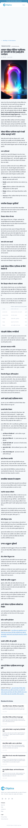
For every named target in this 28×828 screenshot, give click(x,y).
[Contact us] (12, 798)
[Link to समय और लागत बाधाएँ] (13, 241)
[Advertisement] (14, 24)
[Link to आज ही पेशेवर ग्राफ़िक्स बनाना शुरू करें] (26, 666)
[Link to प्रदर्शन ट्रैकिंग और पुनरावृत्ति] (17, 641)
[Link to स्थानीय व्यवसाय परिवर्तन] (15, 491)
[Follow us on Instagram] (2, 798)
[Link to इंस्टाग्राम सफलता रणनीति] (16, 346)
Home (23, 5)
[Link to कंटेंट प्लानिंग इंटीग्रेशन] (14, 619)
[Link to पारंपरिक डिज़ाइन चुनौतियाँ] (19, 203)
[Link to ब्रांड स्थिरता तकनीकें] (13, 458)
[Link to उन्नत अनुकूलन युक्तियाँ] (17, 543)
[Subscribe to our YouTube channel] (5, 798)
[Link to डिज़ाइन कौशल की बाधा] (14, 216)
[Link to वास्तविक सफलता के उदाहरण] (21, 478)
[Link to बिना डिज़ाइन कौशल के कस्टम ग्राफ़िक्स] (23, 283)
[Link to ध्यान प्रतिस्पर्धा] (10, 151)
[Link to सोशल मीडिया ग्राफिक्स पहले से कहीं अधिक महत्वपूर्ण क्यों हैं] (26, 133)
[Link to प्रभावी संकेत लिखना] (13, 409)
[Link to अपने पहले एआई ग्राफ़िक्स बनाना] (23, 398)
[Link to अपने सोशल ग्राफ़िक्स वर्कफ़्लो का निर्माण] (26, 605)
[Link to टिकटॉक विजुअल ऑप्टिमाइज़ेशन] (19, 374)
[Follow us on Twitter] (9, 798)
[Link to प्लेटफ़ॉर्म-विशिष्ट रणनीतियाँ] (19, 331)
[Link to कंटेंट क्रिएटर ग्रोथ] (12, 519)
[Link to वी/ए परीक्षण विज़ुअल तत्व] (15, 556)
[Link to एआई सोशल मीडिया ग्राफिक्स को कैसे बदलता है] (26, 267)
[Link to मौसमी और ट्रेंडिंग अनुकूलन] (16, 579)
